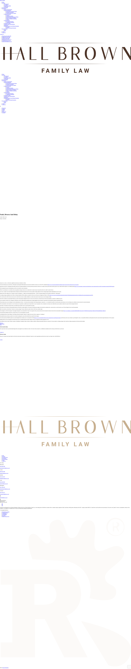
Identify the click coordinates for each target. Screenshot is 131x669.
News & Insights (4, 28)
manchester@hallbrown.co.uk (5, 468)
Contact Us (4, 32)
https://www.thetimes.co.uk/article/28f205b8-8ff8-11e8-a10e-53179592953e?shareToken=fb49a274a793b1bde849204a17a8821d (84, 310)
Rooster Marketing (5, 667)
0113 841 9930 (5, 38)
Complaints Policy (5, 512)
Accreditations (4, 514)
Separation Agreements (10, 12)
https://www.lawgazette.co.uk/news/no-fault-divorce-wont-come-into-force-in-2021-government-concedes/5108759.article (94, 286)
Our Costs (3, 515)
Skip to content (2, 0)
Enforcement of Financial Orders (11, 11)
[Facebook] (2, 503)
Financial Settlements (7, 10)
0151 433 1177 (6, 40)
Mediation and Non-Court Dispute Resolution (11, 26)
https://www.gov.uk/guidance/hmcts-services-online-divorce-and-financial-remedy (47, 317)
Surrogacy (7, 15)
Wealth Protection (7, 20)
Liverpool (3, 112)
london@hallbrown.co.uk (4, 473)
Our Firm (3, 3)
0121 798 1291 (6, 39)
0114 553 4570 (6, 37)
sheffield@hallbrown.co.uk (4, 478)
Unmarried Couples (7, 23)
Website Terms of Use (5, 516)
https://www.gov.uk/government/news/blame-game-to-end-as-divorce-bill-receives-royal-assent (63, 284)
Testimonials (6, 6)
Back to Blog (2, 323)
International (6, 25)
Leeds (3, 110)
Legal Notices (4, 513)
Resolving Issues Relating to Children (12, 16)
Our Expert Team (5, 7)
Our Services (4, 8)
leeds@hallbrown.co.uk (4, 483)
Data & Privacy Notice (5, 511)
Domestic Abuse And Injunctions (9, 24)
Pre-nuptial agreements (10, 21)
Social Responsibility (7, 5)
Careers (3, 31)
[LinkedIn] (2, 504)
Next (1, 324)
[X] (2, 505)
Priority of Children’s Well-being (11, 18)
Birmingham (4, 111)
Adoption (7, 19)
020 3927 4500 (2, 471)
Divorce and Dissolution (8, 9)
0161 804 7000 (6, 36)
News (5, 29)
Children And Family (7, 14)
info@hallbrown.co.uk (7, 41)
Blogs (5, 30)
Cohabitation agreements (10, 22)
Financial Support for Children (11, 13)
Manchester (4, 108)
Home (3, 2)
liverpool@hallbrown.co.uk (4, 494)
